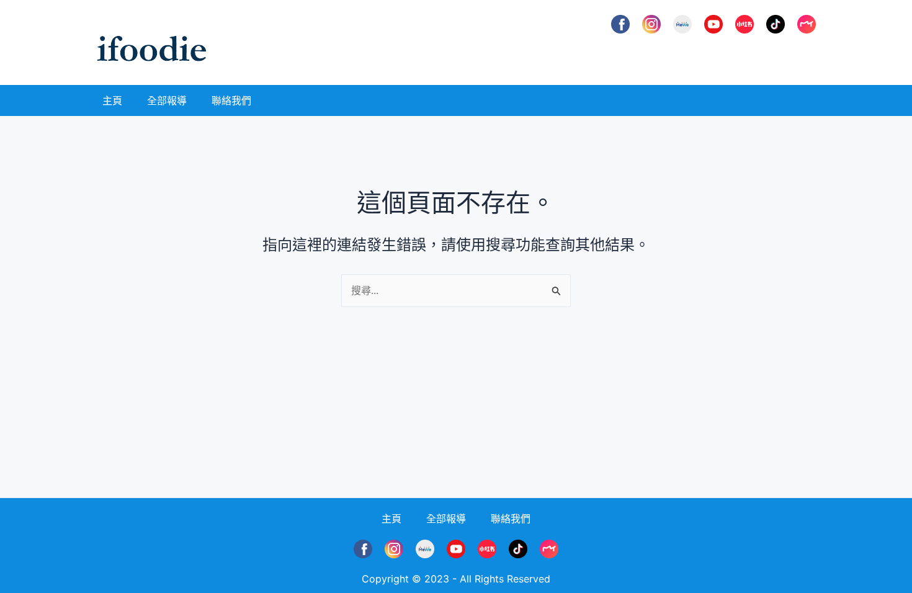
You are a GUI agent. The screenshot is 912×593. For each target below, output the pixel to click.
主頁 (112, 100)
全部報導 (167, 100)
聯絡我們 (231, 100)
